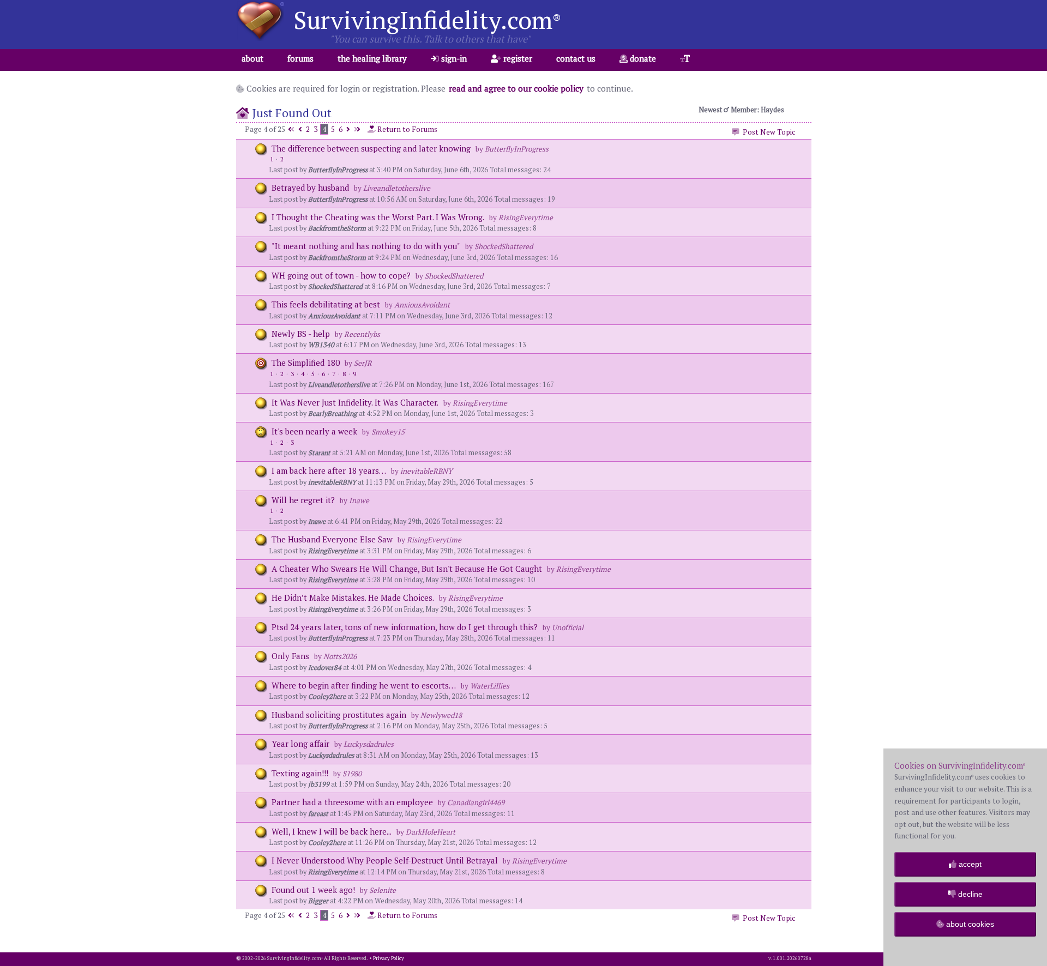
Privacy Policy (388, 958)
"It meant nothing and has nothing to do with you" (366, 245)
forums (300, 58)
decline (969, 894)
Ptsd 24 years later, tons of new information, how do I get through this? (405, 626)
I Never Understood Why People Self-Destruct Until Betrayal (385, 860)
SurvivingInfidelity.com (427, 19)
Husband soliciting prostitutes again (339, 714)
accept (969, 864)
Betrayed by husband (311, 187)
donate (642, 58)
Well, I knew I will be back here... (332, 831)
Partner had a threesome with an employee (353, 801)
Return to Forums (406, 129)
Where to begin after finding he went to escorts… (364, 685)
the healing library (372, 58)
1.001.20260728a (792, 958)
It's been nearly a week (315, 431)
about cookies (969, 924)
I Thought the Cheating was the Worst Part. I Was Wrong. (378, 217)
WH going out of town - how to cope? (341, 275)
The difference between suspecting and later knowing (371, 148)
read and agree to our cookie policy (516, 88)
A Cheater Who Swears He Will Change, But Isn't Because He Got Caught (407, 568)
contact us (575, 58)
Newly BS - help (301, 333)
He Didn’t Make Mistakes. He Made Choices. (353, 597)
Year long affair (300, 743)
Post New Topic (767, 132)
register (516, 58)
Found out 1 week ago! (313, 889)
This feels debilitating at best (326, 304)
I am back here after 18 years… (329, 470)
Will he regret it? (304, 499)
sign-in (453, 58)
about (252, 58)
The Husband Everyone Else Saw (332, 539)
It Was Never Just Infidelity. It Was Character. (355, 402)
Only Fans (290, 655)
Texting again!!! (300, 773)
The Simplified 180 (306, 362)
